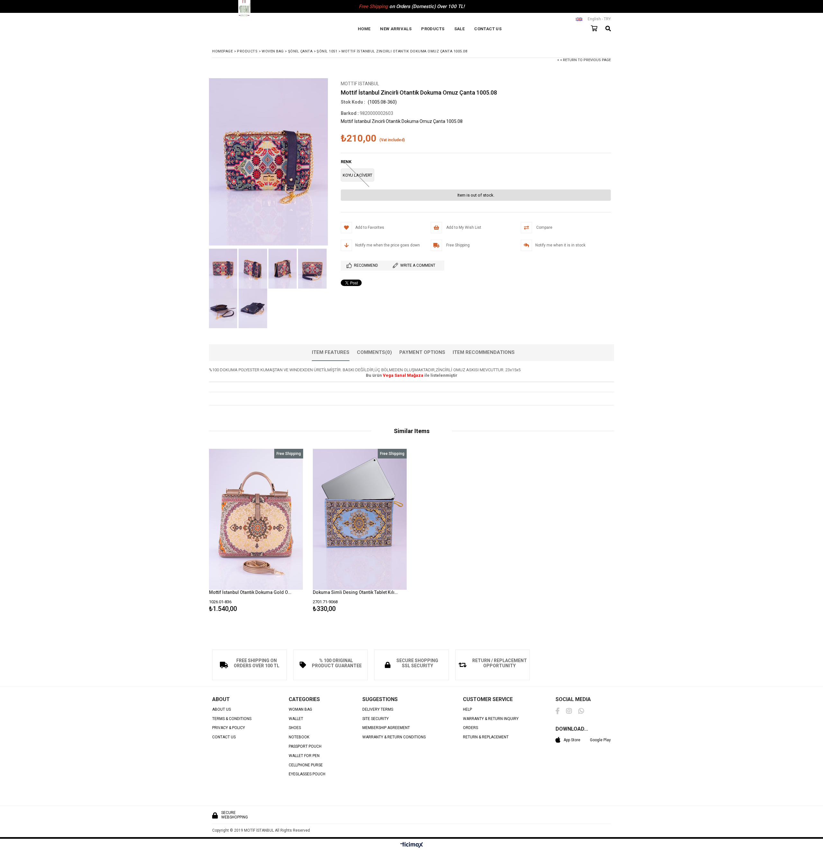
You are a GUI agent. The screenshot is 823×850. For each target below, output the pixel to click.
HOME (364, 28)
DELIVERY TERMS (377, 709)
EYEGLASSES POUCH (307, 774)
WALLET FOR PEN (304, 756)
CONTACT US (488, 28)
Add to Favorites (256, 531)
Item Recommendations (484, 352)
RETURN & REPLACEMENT (486, 737)
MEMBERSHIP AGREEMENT (386, 728)
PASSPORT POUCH (305, 746)
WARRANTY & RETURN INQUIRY (491, 719)
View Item (278, 531)
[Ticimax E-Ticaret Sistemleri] (411, 845)
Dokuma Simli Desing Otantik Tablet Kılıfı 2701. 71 (356, 592)
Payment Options (422, 352)
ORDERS (470, 728)
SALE (459, 28)
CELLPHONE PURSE (306, 765)
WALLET (296, 719)
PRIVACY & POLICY (228, 728)
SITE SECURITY (375, 719)
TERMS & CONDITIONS (231, 719)
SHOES (295, 728)
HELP (467, 709)
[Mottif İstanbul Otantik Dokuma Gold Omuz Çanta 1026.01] (256, 519)
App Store (572, 740)
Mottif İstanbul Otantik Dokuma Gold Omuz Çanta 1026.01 (252, 592)
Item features (330, 352)
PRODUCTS (432, 28)
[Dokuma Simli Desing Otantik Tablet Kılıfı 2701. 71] (360, 519)
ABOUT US (221, 709)
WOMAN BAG (300, 709)
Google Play (600, 740)
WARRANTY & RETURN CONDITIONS (394, 737)
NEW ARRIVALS (396, 28)
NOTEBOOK (299, 737)
